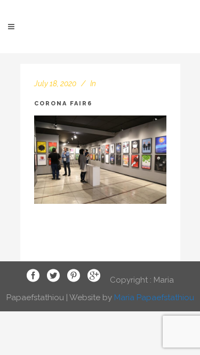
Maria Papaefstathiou (154, 297)
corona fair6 (63, 103)
